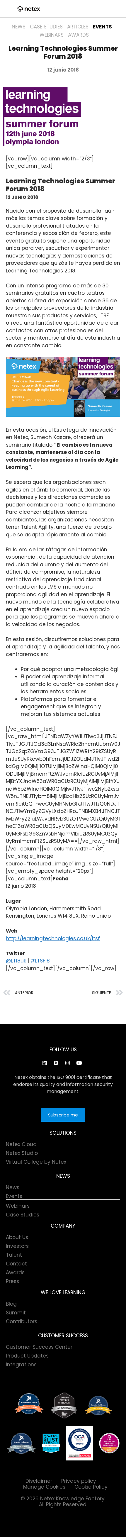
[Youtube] (79, 1063)
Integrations (21, 1364)
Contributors (21, 1321)
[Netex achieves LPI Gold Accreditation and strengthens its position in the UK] (109, 1443)
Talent (14, 1255)
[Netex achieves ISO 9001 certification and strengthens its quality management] (79, 1443)
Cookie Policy (91, 1487)
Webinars (52, 34)
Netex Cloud (21, 1144)
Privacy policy (78, 1481)
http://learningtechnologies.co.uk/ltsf (53, 938)
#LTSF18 (40, 960)
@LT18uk (16, 960)
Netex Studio (22, 1153)
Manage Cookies (44, 1487)
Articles (77, 26)
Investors (17, 1246)
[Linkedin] (45, 1063)
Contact (16, 1264)
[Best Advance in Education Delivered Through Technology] (98, 1405)
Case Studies (46, 26)
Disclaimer (38, 1481)
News (18, 26)
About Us (17, 1237)
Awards (78, 34)
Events (102, 26)
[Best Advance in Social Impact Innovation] (64, 1405)
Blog (11, 1304)
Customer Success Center (39, 1347)
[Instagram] (67, 1063)
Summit (16, 1313)
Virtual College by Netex (36, 1162)
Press (12, 1281)
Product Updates (27, 1356)
